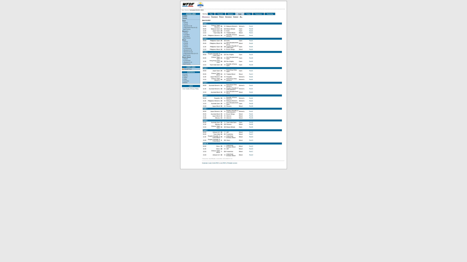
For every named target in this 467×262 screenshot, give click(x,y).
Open (184, 20)
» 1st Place (186, 34)
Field (239, 14)
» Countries (185, 81)
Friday (221, 17)
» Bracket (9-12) (188, 52)
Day (211, 14)
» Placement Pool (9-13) (190, 27)
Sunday (235, 17)
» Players (185, 76)
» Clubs (184, 79)
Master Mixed (186, 57)
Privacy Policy (194, 89)
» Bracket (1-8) (187, 26)
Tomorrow (258, 14)
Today (248, 14)
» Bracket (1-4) (187, 62)
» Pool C (185, 45)
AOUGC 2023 (191, 14)
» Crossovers (187, 48)
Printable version (232, 163)
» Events (185, 74)
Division (230, 14)
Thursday (214, 17)
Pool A (251, 26)
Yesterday (270, 14)
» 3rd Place (186, 36)
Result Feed (188, 69)
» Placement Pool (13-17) (190, 53)
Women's (185, 31)
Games (184, 16)
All (241, 17)
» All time (184, 82)
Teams (184, 18)
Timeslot (220, 14)
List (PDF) (223, 163)
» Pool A (185, 22)
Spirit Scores (187, 29)
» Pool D (185, 46)
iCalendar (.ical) (206, 163)
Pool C (251, 32)
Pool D (251, 132)
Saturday (228, 17)
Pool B (251, 29)
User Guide (185, 89)
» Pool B (185, 24)
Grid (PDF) (215, 163)
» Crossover (186, 60)
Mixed (184, 40)
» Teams (184, 77)
